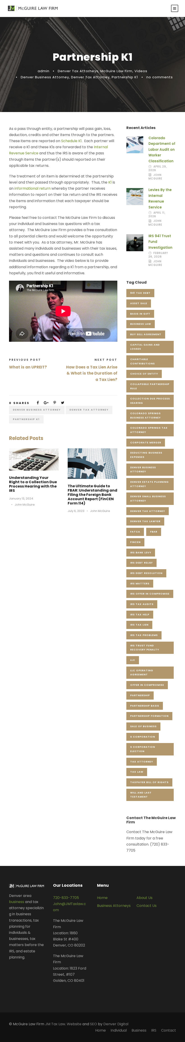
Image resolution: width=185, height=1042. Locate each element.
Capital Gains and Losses (145, 347)
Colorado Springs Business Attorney (145, 415)
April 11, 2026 (156, 214)
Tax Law (136, 772)
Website (74, 1024)
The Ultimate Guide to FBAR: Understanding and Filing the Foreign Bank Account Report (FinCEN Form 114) (92, 494)
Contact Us (146, 905)
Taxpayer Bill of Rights (149, 782)
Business (139, 1030)
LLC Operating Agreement (141, 672)
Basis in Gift (140, 313)
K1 (110, 182)
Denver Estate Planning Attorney (149, 484)
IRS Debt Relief (141, 562)
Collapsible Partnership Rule (149, 386)
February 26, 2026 (158, 254)
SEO (93, 1024)
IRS (153, 1030)
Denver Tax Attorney (90, 77)
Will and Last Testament (141, 795)
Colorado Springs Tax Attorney (149, 430)
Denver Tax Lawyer (145, 521)
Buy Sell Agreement (145, 334)
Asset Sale (138, 303)
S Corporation (142, 736)
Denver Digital (115, 1024)
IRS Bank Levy (140, 552)
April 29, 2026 (157, 168)
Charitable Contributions (142, 361)
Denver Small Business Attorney (148, 498)
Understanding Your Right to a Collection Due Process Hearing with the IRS (33, 484)
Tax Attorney (141, 761)
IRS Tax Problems (144, 635)
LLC (132, 660)
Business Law (140, 324)
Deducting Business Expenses (146, 455)
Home (102, 897)
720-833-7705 (66, 897)
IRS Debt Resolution (146, 573)
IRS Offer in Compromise (149, 593)
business (16, 901)
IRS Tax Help (139, 614)
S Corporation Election (142, 749)
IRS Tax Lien (139, 624)
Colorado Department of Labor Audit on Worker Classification (161, 149)
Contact (168, 1030)
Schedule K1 (71, 140)
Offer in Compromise (147, 685)
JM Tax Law (55, 1024)
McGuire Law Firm (116, 71)
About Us (144, 897)
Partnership (140, 695)
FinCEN (135, 542)
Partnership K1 (125, 77)
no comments (159, 77)
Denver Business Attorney (45, 77)
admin (43, 71)
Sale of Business (143, 726)
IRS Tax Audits (141, 604)
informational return (32, 188)
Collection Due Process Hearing (150, 401)
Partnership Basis (144, 705)
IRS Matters (139, 583)
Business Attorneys (114, 905)
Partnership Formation (149, 716)
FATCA (135, 531)
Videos (140, 71)
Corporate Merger (145, 442)
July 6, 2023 (76, 511)
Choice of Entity (144, 373)
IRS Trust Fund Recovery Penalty (144, 648)
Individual (119, 1030)
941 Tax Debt (140, 293)
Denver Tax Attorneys (78, 71)
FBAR (153, 531)
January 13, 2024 (21, 498)
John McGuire (25, 504)
